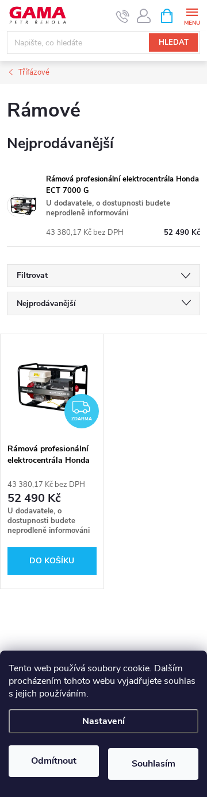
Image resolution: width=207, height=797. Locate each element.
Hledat (174, 42)
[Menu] (192, 15)
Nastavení (103, 721)
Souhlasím (153, 763)
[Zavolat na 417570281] (123, 16)
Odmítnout (53, 761)
